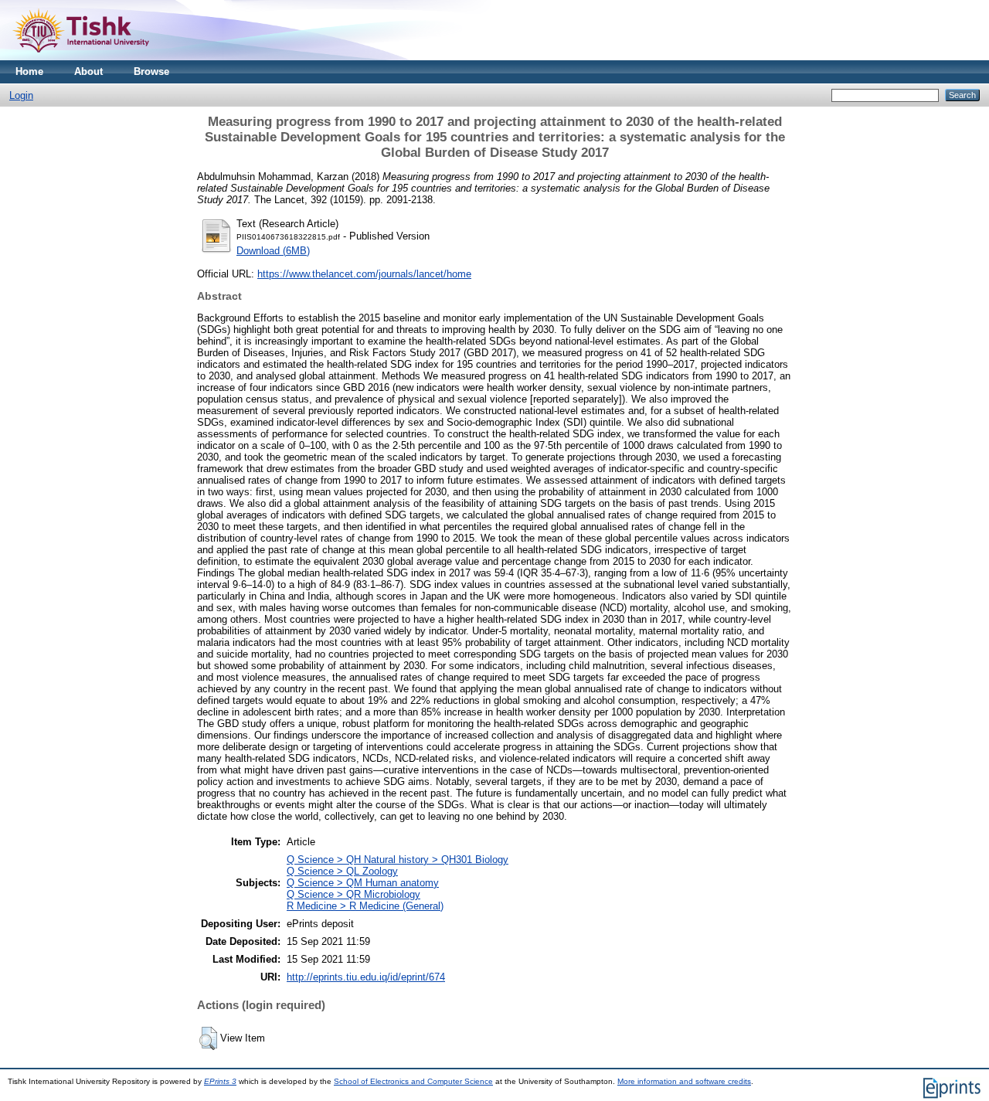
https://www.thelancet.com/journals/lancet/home (364, 274)
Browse (151, 71)
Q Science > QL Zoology (342, 871)
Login (21, 95)
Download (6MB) (273, 251)
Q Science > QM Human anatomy (363, 883)
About (88, 71)
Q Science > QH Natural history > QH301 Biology (397, 859)
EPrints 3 (220, 1081)
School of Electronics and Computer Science (413, 1081)
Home (29, 71)
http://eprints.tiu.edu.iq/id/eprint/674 (366, 977)
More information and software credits (684, 1081)
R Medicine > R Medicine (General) (365, 906)
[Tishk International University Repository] (80, 57)
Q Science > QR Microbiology (353, 894)
